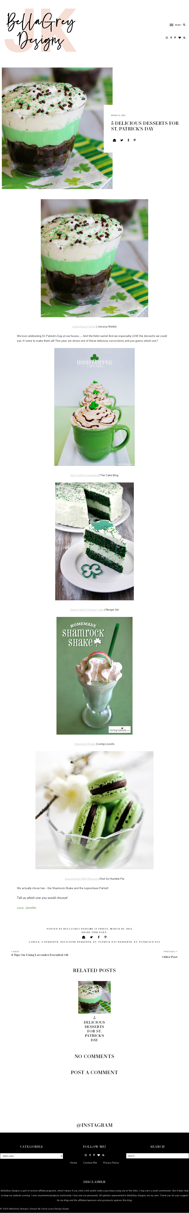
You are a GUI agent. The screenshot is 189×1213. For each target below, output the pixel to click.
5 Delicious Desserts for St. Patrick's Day (94, 1028)
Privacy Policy (111, 1162)
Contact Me (90, 1162)
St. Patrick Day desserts (112, 942)
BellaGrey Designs (19, 1208)
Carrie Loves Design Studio (55, 1208)
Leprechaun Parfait (84, 326)
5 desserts (50, 942)
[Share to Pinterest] (135, 140)
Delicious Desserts (75, 942)
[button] (173, 25)
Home (73, 1162)
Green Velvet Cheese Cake (87, 610)
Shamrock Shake (84, 744)
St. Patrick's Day (147, 942)
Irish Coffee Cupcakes (85, 475)
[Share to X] (121, 140)
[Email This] (114, 140)
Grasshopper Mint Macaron (82, 879)
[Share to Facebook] (128, 140)
